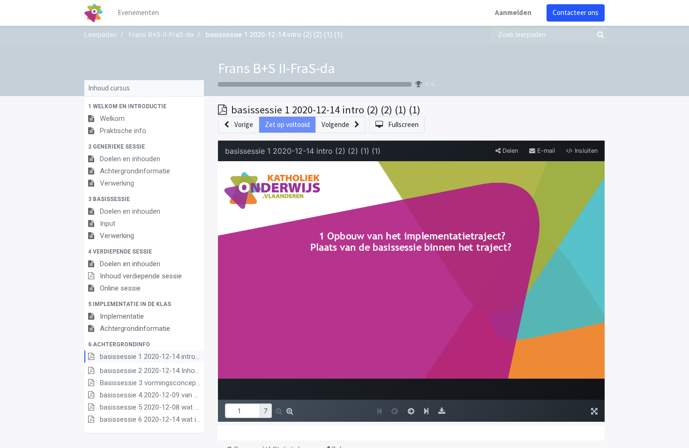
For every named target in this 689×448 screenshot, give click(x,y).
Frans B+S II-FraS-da (276, 68)
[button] (144, 106)
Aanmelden (513, 12)
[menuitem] (138, 13)
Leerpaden (100, 34)
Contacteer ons (576, 12)
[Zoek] (598, 35)
